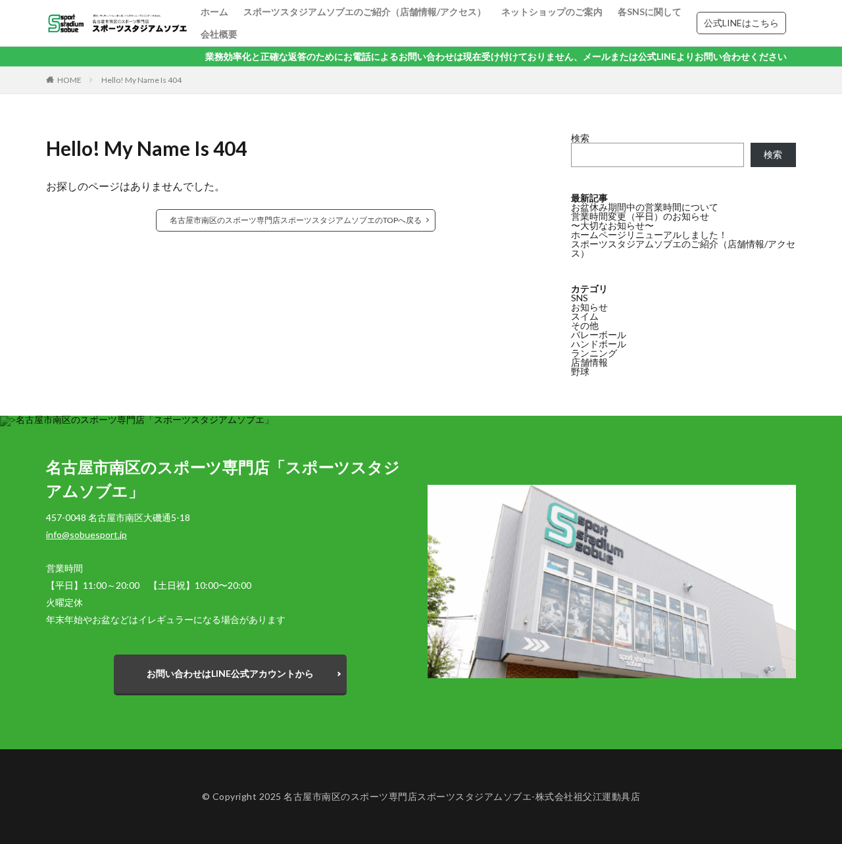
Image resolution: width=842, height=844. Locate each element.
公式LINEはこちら (741, 22)
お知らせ (589, 306)
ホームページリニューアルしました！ (649, 234)
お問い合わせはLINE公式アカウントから (230, 673)
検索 (580, 137)
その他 (585, 325)
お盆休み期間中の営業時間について (644, 206)
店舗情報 (589, 362)
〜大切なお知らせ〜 (612, 225)
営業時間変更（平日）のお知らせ (640, 216)
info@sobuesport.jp (86, 534)
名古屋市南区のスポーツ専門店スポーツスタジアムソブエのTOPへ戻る (296, 220)
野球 (580, 371)
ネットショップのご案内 (552, 11)
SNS (579, 297)
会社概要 (219, 33)
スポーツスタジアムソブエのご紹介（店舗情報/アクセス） (364, 11)
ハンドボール (598, 343)
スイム (585, 316)
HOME (69, 80)
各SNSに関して (649, 11)
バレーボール (598, 334)
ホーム (214, 11)
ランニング (594, 353)
